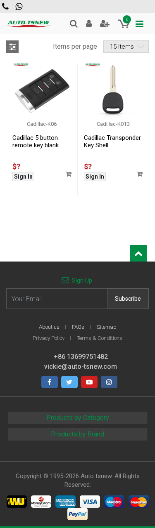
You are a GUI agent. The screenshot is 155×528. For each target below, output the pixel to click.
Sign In (23, 176)
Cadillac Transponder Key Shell (112, 141)
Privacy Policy (48, 338)
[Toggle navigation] (139, 24)
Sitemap (107, 327)
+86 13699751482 (19, 6)
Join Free (105, 23)
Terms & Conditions (99, 338)
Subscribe (128, 298)
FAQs (78, 327)
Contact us (6, 6)
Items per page (75, 46)
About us (49, 327)
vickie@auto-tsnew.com (80, 366)
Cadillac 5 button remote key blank (35, 141)
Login (89, 23)
